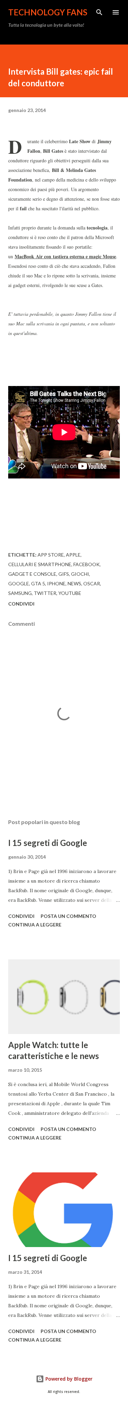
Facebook (86, 564)
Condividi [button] (21, 604)
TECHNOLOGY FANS (47, 12)
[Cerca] (99, 12)
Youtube (69, 593)
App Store (51, 555)
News (74, 583)
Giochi (80, 574)
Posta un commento (68, 916)
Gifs (63, 574)
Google (18, 583)
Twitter (45, 593)
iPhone (56, 583)
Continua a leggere (34, 924)
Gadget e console (32, 574)
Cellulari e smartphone (39, 564)
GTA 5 (38, 583)
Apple (73, 555)
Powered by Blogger (68, 1378)
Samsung (20, 593)
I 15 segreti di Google (47, 843)
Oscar (91, 583)
